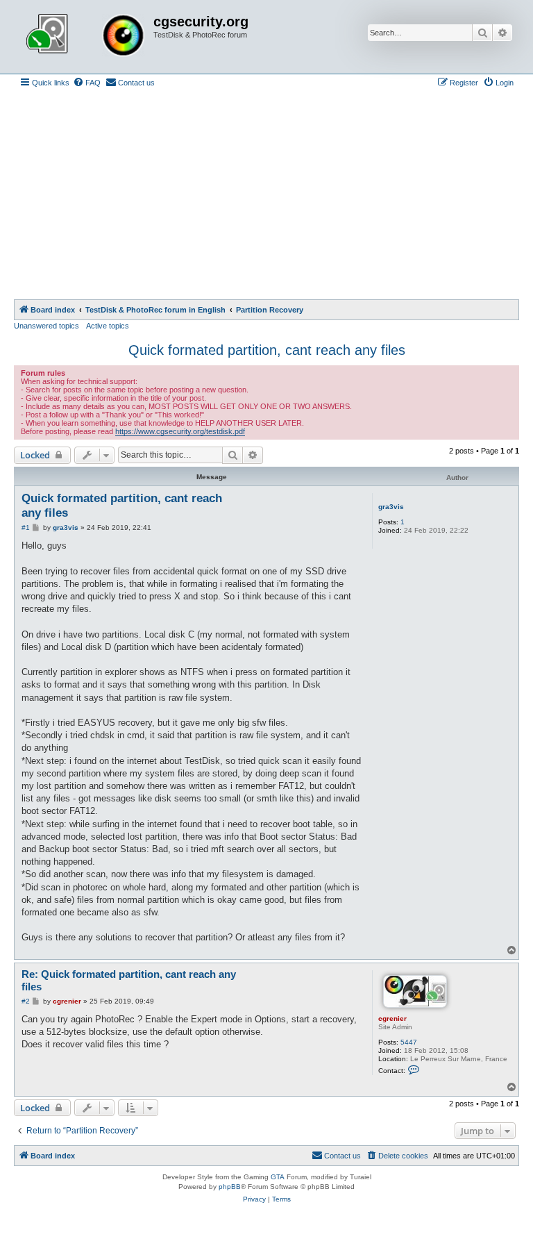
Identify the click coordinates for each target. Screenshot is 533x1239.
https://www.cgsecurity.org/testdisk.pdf (180, 431)
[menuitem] (87, 82)
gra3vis (391, 506)
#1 (26, 527)
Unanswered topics (46, 326)
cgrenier (392, 1018)
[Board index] (85, 36)
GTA (278, 1177)
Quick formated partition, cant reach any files (266, 350)
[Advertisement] (266, 195)
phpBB (230, 1186)
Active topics (107, 326)
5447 (408, 1042)
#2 (26, 1001)
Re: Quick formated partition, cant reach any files (129, 980)
